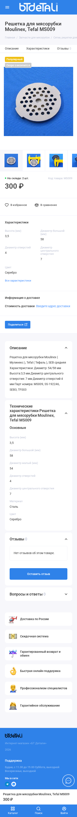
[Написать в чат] (68, 780)
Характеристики (37, 48)
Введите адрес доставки (53, 306)
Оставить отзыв (38, 574)
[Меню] (7, 7)
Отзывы (64, 48)
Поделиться (15, 324)
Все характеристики (18, 280)
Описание (12, 48)
